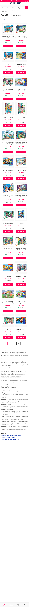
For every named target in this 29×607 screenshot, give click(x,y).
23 (18, 343)
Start (4, 605)
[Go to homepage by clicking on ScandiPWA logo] (15, 3)
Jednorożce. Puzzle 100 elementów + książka (10, 439)
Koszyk (24, 605)
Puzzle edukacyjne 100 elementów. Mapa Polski (11, 435)
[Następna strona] (21, 343)
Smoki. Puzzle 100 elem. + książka (8, 437)
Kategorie (11, 605)
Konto (18, 605)
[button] (26, 7)
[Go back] (2, 3)
